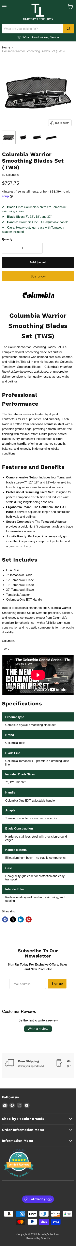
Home (6, 47)
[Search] (68, 28)
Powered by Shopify (38, 1238)
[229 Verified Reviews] (19, 1178)
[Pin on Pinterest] (29, 919)
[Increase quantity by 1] (37, 248)
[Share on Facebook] (5, 919)
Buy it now (38, 276)
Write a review (38, 1029)
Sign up (57, 983)
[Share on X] (13, 919)
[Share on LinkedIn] (21, 919)
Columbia (12, 174)
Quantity (7, 239)
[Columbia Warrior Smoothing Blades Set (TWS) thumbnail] (8, 137)
